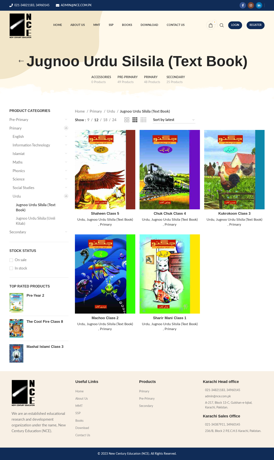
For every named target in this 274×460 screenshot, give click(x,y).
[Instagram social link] (251, 5)
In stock (21, 268)
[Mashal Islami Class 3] (16, 353)
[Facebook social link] (243, 5)
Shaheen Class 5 (105, 213)
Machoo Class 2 (105, 318)
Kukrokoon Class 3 (234, 213)
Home (80, 111)
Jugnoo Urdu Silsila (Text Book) (35, 207)
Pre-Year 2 (35, 295)
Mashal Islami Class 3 (45, 347)
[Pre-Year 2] (16, 303)
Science (19, 179)
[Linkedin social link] (259, 5)
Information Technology (31, 145)
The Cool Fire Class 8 (45, 322)
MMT (79, 406)
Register (256, 25)
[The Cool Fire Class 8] (16, 328)
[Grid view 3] (135, 120)
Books (79, 420)
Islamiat (19, 154)
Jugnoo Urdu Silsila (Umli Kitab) (35, 221)
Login (235, 25)
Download (82, 428)
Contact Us (82, 435)
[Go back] (21, 61)
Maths (17, 162)
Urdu (17, 196)
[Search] (221, 25)
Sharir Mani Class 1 (169, 318)
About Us (81, 398)
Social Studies (23, 188)
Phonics (19, 171)
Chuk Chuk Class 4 (170, 213)
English (18, 136)
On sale (21, 260)
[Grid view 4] (143, 120)
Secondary (17, 232)
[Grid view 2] (126, 120)
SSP (77, 413)
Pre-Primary (18, 120)
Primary (15, 128)
